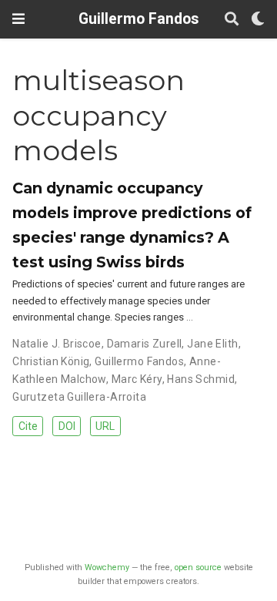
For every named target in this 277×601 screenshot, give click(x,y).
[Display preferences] (258, 20)
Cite (28, 426)
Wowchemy (107, 567)
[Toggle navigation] (18, 18)
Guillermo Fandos (138, 19)
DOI (66, 426)
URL (105, 426)
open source (198, 567)
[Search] (232, 20)
